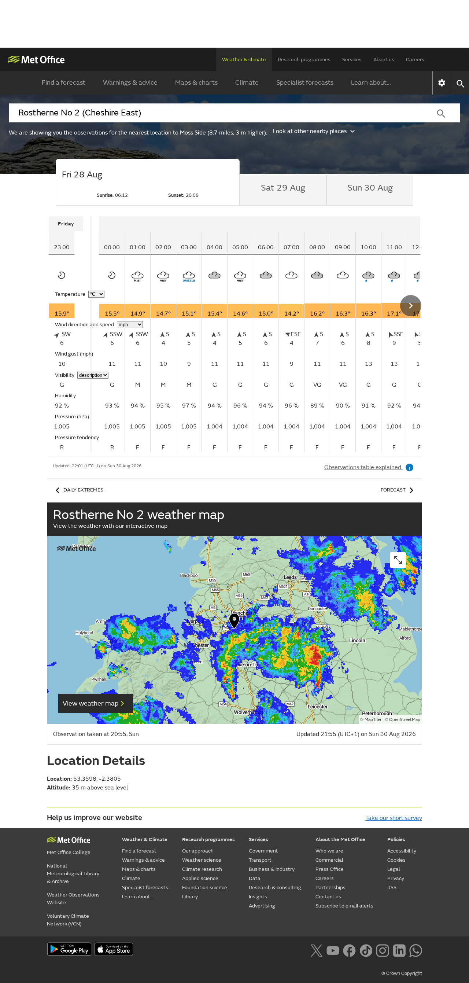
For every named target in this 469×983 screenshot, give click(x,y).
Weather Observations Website (73, 899)
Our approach (198, 851)
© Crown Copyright (401, 973)
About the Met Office (340, 839)
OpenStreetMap (404, 719)
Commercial (329, 860)
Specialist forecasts (304, 82)
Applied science (200, 878)
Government (263, 851)
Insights (258, 897)
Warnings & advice (130, 82)
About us (383, 59)
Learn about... (371, 82)
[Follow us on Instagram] (382, 950)
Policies (396, 839)
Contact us (328, 897)
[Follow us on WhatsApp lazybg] (415, 950)
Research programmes (304, 59)
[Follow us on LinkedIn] (399, 950)
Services (352, 59)
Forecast (393, 490)
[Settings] (442, 83)
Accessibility (401, 851)
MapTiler (373, 719)
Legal (393, 869)
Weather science (201, 860)
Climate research (202, 869)
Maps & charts (196, 82)
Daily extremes (83, 490)
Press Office (329, 869)
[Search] (441, 113)
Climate (247, 82)
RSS (391, 887)
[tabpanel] (70, 334)
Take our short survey (393, 818)
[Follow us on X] (316, 950)
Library (190, 897)
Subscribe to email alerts (344, 906)
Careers (415, 59)
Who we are (329, 851)
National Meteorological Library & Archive (73, 873)
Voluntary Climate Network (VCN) (68, 920)
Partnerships (330, 887)
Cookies (396, 860)
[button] (234, 622)
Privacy (395, 878)
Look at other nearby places (310, 131)
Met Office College (69, 852)
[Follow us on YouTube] (332, 950)
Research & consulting (275, 887)
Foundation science (204, 887)
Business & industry (272, 869)
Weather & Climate (144, 839)
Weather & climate (244, 59)
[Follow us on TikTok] (365, 950)
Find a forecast (63, 82)
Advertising (262, 906)
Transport (260, 860)
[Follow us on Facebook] (349, 950)
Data (255, 878)
